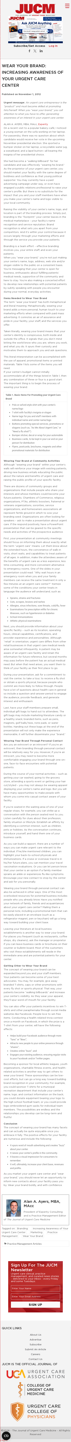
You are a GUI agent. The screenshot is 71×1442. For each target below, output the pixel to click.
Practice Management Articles (24, 1243)
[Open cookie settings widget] (6, 1436)
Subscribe (36, 1344)
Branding (22, 1228)
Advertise (35, 1339)
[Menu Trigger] (67, 5)
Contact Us (35, 1359)
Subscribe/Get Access (29, 46)
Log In (53, 46)
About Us (35, 1334)
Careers (35, 1354)
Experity (43, 124)
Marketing (36, 1232)
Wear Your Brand (33, 1236)
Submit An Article (35, 1349)
